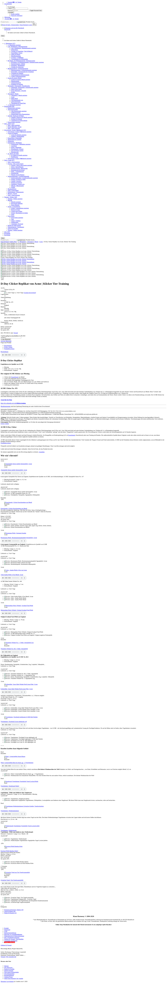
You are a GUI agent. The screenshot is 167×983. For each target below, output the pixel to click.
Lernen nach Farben (16, 211)
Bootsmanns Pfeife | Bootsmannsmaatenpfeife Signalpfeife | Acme (19, 537)
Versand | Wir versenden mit (8, 957)
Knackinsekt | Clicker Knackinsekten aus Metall (14, 508)
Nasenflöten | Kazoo (16, 53)
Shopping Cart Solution (7, 981)
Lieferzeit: (3, 291)
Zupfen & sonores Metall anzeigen (20, 79)
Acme (12, 97)
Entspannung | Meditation (15, 142)
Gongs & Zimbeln (13, 133)
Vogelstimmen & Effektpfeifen (19, 59)
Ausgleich (14, 146)
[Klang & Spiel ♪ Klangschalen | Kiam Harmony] (16, 25)
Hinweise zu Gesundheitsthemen (13, 934)
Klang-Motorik (15, 205)
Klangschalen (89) (9, 106)
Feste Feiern (11, 216)
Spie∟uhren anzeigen (14, 125)
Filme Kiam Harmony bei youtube (13, 978)
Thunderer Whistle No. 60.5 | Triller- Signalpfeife (14, 648)
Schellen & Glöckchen (17, 67)
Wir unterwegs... (8, 967)
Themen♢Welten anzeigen (15, 198)
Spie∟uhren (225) (9, 123)
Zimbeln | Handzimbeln (17, 136)
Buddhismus (14, 157)
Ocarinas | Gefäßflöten (17, 57)
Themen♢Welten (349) (10, 197)
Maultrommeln (15, 81)
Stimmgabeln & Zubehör (14, 139)
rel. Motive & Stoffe (13, 153)
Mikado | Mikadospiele (17, 185)
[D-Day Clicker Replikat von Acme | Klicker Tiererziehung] (17, 259)
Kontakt (6, 928)
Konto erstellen (15, 14)
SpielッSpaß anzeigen (14, 162)
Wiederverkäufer (8, 970)
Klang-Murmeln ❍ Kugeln (18, 90)
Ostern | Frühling (15, 221)
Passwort (10, 10)
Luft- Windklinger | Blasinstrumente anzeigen (23, 48)
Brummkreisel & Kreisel (18, 170)
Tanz (12, 219)
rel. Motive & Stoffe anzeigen (19, 155)
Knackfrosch (14, 377)
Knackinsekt (71, 435)
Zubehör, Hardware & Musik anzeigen (21, 117)
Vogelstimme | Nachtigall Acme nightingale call (14, 721)
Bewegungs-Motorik (17, 203)
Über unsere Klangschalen (11, 972)
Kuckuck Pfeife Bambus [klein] (9, 851)
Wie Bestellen (19, 939)
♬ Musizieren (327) (9, 43)
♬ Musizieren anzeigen (14, 45)
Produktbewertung (9, 348)
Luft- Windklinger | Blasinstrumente (17, 46)
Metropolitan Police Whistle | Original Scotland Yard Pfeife (17, 610)
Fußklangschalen (15, 112)
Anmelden (42, 452)
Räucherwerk (15, 152)
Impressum (7, 929)
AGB (5, 931)
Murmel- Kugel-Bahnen (17, 174)
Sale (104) (7, 232)
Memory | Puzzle (12, 193)
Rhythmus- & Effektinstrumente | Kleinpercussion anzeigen (27, 62)
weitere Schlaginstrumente (18, 76)
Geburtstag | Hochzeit (17, 224)
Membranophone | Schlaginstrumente (18, 68)
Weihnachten (14, 222)
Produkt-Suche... (30, 22)
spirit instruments (15, 101)
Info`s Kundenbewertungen (11, 937)
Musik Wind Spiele (16, 89)
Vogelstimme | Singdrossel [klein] (10, 786)
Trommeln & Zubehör (17, 73)
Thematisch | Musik (13, 94)
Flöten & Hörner (15, 54)
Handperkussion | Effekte (18, 64)
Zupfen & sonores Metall (14, 78)
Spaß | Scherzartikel (13, 190)
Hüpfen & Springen (16, 182)
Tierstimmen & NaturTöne (18, 103)
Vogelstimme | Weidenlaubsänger (10, 811)
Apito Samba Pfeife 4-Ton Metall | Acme (12, 574)
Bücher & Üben (15, 209)
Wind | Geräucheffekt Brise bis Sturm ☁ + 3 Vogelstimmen (17, 762)
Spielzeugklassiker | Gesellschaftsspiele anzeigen (24, 178)
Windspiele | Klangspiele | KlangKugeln (19, 86)
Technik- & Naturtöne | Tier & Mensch (21, 51)
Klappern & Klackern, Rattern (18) (13, 910)
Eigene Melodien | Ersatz (14, 127)
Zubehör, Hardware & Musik (16, 116)
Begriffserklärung (9, 975)
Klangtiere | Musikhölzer (18, 65)
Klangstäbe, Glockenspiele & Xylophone (22, 71)
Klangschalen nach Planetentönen (20, 114)
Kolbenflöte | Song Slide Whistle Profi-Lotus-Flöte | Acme (17, 689)
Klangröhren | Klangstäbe (15, 138)
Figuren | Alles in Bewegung (15, 163)
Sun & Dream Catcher (17, 150)
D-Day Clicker (8, 347)
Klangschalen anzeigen (14, 108)
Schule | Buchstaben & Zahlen (19, 213)
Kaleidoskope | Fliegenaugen (16, 192)
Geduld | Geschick (16, 181)
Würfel (13, 187)
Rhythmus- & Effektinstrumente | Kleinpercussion (21, 60)
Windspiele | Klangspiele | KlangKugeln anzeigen (24, 87)
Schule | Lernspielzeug (14, 206)
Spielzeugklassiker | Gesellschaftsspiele (18, 176)
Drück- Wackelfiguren (17, 167)
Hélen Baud (14, 98)
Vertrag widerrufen (10, 942)
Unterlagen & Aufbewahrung (19, 120)
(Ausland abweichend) (29, 292)
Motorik (10, 200)
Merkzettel (7, 17)
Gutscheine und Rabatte (10, 940)
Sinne (12, 214)
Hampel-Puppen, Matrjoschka (19, 168)
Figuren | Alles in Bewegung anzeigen (21, 165)
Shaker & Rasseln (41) (10, 913)
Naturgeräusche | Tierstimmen (16, 227)
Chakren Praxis (8, 977)
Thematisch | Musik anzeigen (19, 95)
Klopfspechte (14, 173)
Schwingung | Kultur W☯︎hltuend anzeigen (19, 131)
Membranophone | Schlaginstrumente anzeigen (24, 70)
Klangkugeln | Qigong (17, 149)
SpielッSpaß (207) (9, 160)
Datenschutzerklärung (10, 933)
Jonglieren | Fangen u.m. (18, 184)
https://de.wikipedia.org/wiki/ (13, 403)
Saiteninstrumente (16, 82)
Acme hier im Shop (6, 400)
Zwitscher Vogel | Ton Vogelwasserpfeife (12, 880)
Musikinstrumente (6, 406)
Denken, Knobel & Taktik (18, 179)
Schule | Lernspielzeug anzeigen (20, 208)
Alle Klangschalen (13, 109)
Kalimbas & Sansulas (17, 84)
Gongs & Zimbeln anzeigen (18, 135)
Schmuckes (11, 141)
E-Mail (9, 8)
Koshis (13, 92)
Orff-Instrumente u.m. (17, 100)
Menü (2, 35)
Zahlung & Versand (9, 939)
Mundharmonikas (16, 56)
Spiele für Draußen (13, 228)
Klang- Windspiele (16, 147)
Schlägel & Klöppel (16, 119)
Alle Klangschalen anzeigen (19, 111)
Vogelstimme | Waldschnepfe (9, 830)
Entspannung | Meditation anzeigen (20, 144)
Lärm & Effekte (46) (9, 911)
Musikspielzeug (12, 189)
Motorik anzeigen (16, 202)
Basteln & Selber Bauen (14, 225)
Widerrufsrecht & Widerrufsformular (14, 936)
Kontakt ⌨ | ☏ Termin (14, 2)
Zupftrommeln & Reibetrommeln (20, 75)
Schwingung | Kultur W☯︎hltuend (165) (15, 130)
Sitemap (6, 966)
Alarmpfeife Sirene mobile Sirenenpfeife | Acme (14, 470)
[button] (1, 745)
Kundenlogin (8, 4)
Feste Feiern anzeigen (17, 217)
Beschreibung (8, 345)
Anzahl (3, 337)
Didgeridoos (14, 49)
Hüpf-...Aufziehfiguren (17, 171)
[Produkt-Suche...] (21, 22)
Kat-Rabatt (7, 233)
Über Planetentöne (9, 974)
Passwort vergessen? (16, 15)
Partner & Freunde (9, 969)
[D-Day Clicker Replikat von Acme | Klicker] (13, 260)
